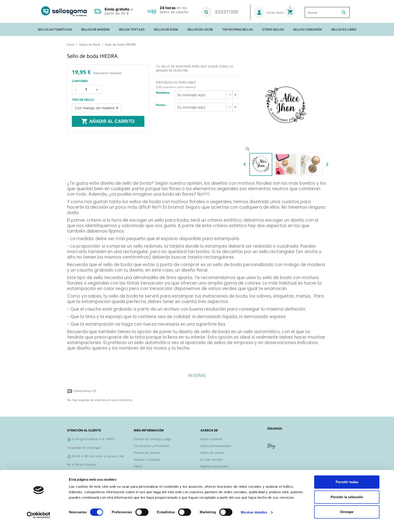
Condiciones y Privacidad (151, 446)
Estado (72, 355)
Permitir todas (347, 482)
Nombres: (163, 92)
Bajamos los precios (214, 466)
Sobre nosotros (211, 439)
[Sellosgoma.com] (64, 11)
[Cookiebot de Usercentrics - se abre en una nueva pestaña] (39, 515)
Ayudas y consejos (147, 459)
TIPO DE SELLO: (83, 99)
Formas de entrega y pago (152, 439)
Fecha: (161, 105)
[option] (260, 164)
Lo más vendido (211, 459)
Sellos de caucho (212, 452)
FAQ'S (138, 466)
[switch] (141, 512)
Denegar (347, 512)
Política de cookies (147, 452)
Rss (271, 448)
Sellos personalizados (215, 446)
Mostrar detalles (254, 512)
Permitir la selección (347, 497)
